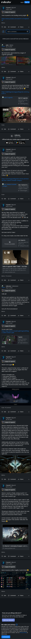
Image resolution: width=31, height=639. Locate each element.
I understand (5, 637)
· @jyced (11, 7)
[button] (6, 2)
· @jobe (9, 45)
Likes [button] (3, 23)
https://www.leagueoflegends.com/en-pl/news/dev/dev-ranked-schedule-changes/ (15, 179)
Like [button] (3, 125)
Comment (8, 276)
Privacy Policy (23, 632)
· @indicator (12, 286)
